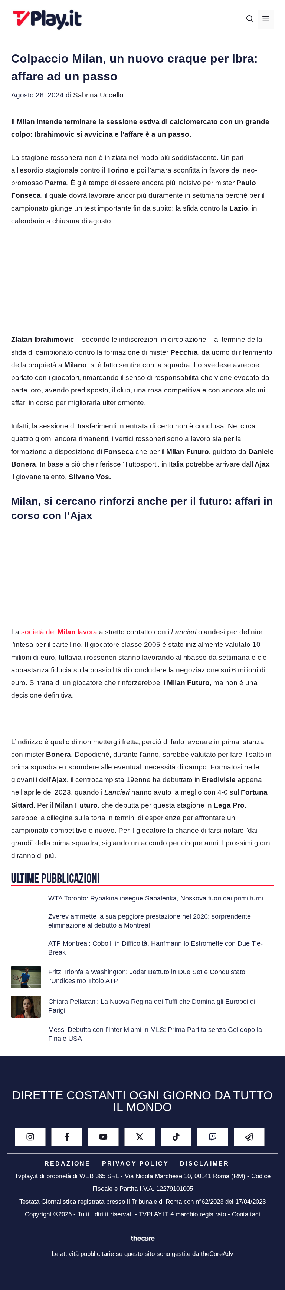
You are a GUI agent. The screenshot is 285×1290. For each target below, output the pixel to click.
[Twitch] (212, 1137)
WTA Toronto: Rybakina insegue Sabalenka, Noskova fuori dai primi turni (155, 898)
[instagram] (30, 1137)
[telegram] (249, 1137)
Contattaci (246, 1214)
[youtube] (103, 1137)
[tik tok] (176, 1137)
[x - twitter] (139, 1137)
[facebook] (66, 1137)
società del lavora (59, 632)
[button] (250, 19)
